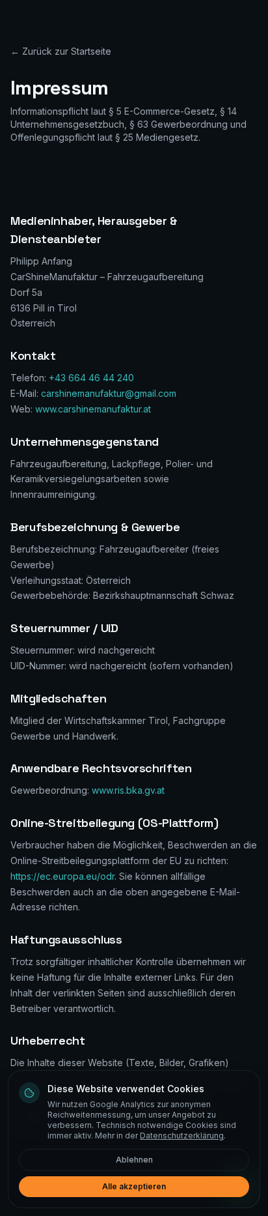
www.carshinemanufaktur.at (93, 408)
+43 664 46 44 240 (91, 377)
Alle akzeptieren (134, 1186)
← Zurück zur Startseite (60, 51)
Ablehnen (134, 1160)
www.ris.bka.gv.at (128, 790)
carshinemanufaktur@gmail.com (108, 393)
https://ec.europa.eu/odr (62, 876)
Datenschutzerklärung (182, 1135)
